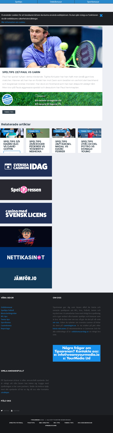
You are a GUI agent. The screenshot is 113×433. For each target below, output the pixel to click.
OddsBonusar (56, 1)
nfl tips (57, 422)
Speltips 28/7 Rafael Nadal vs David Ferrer (63, 146)
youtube (16, 410)
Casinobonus (6, 325)
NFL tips (4, 316)
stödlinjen (5, 392)
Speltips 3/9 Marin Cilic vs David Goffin (11, 145)
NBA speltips (44, 422)
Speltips (18, 1)
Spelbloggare (50, 425)
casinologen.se (70, 325)
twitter (6, 410)
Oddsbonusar (6, 307)
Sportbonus (6, 322)
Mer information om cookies (13, 22)
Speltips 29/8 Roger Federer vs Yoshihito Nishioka (37, 146)
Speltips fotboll (7, 310)
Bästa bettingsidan (9, 313)
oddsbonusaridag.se (80, 331)
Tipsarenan (35, 420)
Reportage (5, 328)
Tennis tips (5, 319)
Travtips (31, 422)
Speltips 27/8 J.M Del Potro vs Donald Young (89, 146)
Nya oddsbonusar (85, 422)
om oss (56, 322)
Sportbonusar (93, 1)
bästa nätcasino (59, 328)
